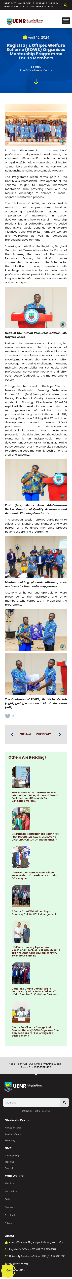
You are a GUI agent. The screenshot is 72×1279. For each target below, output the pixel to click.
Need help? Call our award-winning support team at (36, 1065)
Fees (50, 6)
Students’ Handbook (17, 3)
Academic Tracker (34, 6)
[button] (65, 5)
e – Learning (40, 3)
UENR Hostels (12, 6)
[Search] (64, 1102)
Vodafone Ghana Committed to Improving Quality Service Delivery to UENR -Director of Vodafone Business (35, 991)
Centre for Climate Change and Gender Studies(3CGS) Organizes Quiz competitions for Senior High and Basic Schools (35, 1031)
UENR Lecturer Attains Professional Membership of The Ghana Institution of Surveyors (35, 875)
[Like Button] (7, 716)
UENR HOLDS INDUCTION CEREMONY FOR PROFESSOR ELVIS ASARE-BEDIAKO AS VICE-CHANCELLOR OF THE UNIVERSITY (35, 836)
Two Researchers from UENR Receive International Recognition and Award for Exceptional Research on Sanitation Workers (35, 797)
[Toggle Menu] (66, 20)
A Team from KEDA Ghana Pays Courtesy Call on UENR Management (34, 913)
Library (53, 3)
